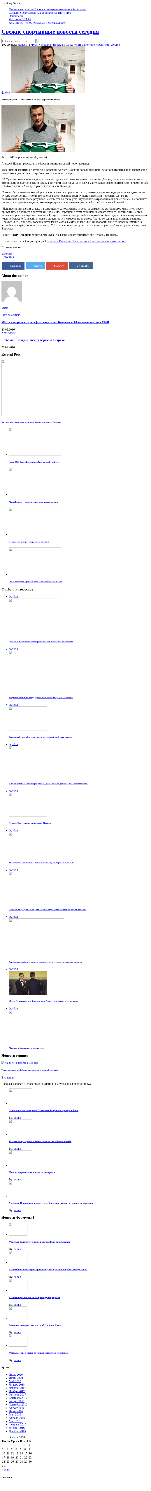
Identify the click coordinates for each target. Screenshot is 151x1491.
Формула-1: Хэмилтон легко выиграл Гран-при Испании (39, 1241)
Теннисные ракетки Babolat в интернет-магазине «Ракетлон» (47, 9)
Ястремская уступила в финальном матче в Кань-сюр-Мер (40, 1141)
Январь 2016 (17, 1427)
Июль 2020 (16, 1374)
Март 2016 (15, 1421)
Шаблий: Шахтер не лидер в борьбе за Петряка (33, 340)
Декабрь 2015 (17, 1431)
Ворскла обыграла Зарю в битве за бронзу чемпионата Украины (31, 422)
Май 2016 (15, 1414)
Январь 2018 (17, 1384)
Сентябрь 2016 (18, 1404)
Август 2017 (16, 1401)
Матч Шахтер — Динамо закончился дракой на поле (33, 502)
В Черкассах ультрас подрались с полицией (29, 542)
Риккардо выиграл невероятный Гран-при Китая (35, 1325)
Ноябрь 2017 (17, 1391)
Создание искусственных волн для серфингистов (40, 12)
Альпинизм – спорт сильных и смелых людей (37, 22)
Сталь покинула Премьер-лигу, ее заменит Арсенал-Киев (35, 582)
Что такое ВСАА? (20, 19)
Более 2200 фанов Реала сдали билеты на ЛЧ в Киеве (34, 462)
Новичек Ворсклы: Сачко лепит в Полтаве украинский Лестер (86, 241)
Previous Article (10, 314)
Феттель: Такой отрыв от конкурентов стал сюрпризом (39, 1352)
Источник (7, 257)
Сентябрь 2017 (18, 1397)
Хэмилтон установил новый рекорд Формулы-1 (34, 1297)
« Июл (6, 1469)
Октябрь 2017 (17, 1394)
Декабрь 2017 (17, 1387)
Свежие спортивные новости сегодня (50, 31)
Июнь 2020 (16, 1377)
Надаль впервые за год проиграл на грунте (32, 1172)
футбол (5, 92)
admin (4, 307)
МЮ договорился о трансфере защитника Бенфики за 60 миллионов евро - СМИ (55, 322)
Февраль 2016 (17, 1424)
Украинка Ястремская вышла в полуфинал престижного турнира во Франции (51, 1203)
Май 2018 (15, 1381)
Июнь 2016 (16, 1411)
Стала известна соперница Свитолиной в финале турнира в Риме (43, 1110)
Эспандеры (16, 16)
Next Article (8, 332)
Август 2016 (16, 1407)
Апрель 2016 (17, 1417)
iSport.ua (6, 253)
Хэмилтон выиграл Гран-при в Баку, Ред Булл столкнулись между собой (48, 1269)
